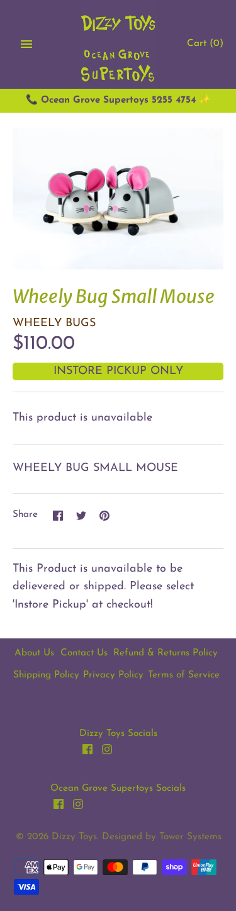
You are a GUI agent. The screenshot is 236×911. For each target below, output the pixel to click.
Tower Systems (190, 837)
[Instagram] (107, 752)
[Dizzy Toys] (118, 44)
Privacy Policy (113, 675)
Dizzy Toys (74, 837)
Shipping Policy (46, 675)
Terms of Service (184, 675)
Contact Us (84, 653)
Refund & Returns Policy (165, 653)
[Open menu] (26, 44)
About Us (34, 653)
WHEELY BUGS (54, 323)
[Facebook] (87, 752)
